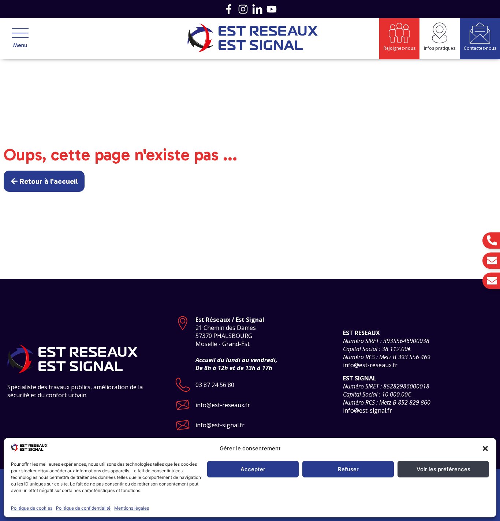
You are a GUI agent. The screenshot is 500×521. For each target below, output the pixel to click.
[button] (485, 448)
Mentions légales (131, 508)
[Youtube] (271, 9)
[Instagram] (243, 9)
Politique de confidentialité (83, 508)
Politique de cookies (31, 508)
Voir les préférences (443, 469)
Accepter (252, 469)
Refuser (348, 469)
